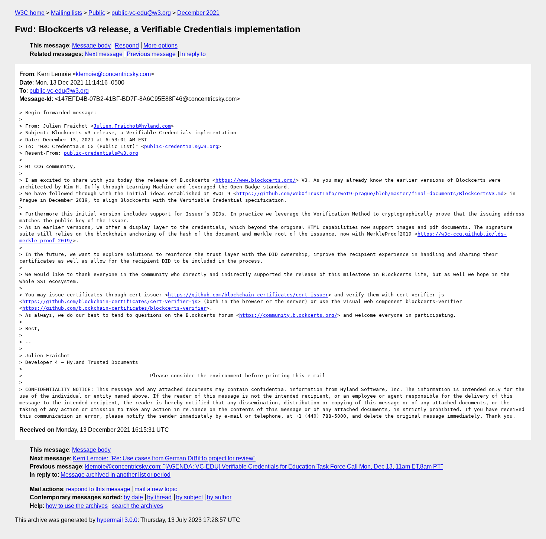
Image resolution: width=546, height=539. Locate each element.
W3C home (30, 13)
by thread (159, 497)
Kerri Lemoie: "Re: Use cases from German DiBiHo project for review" (164, 458)
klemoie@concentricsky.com (113, 74)
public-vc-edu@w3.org (141, 13)
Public (96, 13)
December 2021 (198, 13)
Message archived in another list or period (115, 474)
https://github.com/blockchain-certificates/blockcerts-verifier (114, 308)
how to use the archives (77, 506)
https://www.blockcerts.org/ (255, 180)
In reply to (193, 54)
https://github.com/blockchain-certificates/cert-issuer (248, 295)
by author (219, 497)
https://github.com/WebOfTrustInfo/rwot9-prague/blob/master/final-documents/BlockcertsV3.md (370, 193)
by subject (189, 497)
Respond (127, 45)
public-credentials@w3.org (181, 146)
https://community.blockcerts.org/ (288, 315)
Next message (104, 54)
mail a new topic (155, 489)
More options (160, 45)
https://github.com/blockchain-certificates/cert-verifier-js (110, 301)
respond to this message (98, 489)
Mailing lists (66, 13)
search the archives (137, 506)
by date (133, 497)
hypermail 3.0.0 (117, 520)
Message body (91, 45)
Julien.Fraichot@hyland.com (132, 126)
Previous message (151, 54)
